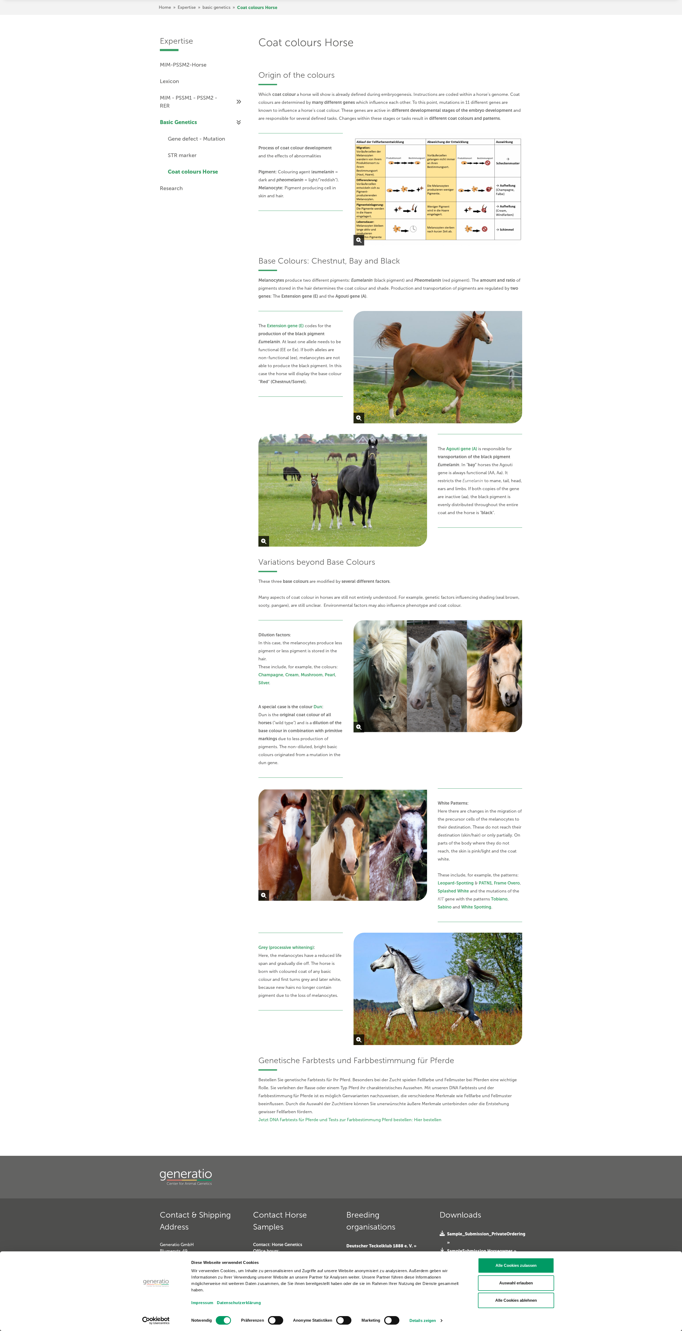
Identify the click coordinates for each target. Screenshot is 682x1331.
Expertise (187, 7)
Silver (263, 683)
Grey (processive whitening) (286, 947)
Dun (318, 707)
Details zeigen (422, 1320)
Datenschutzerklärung (239, 1302)
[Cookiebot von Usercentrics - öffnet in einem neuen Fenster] (156, 1321)
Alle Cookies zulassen (516, 1265)
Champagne (270, 675)
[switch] (275, 1320)
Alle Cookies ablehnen (516, 1300)
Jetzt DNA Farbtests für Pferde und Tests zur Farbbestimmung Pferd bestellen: (335, 1119)
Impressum (202, 1302)
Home (165, 7)
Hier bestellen (427, 1119)
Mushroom (312, 675)
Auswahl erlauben (516, 1283)
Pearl (330, 675)
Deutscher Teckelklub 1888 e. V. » (381, 1245)
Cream (292, 675)
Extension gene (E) (285, 325)
